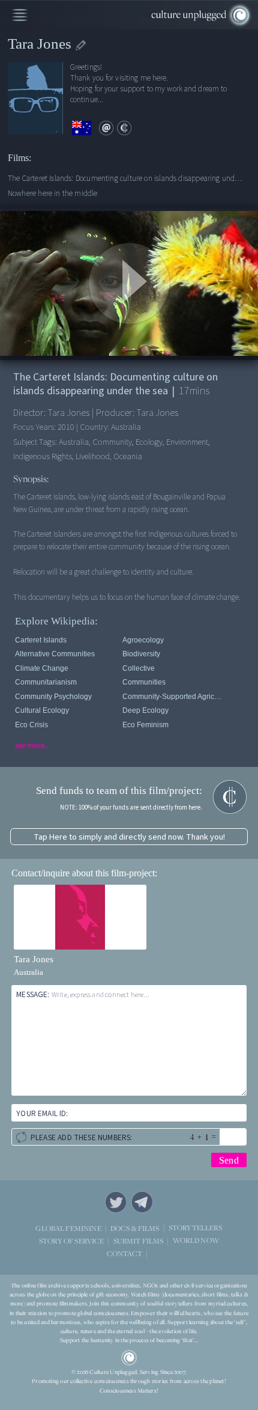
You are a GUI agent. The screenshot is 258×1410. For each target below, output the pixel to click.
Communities (144, 682)
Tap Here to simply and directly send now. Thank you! (129, 837)
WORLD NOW (196, 1241)
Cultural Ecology (42, 710)
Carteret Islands (41, 640)
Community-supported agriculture (173, 696)
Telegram (142, 1202)
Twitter (116, 1202)
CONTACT (124, 1253)
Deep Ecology (145, 710)
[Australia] (81, 128)
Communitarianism (46, 682)
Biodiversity (141, 654)
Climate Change (41, 668)
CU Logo (129, 1358)
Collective (138, 668)
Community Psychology (53, 696)
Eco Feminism (145, 725)
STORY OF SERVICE (71, 1240)
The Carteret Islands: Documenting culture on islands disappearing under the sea (126, 178)
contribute (124, 128)
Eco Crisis (31, 725)
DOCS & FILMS (135, 1228)
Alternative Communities (55, 654)
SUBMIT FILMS (138, 1240)
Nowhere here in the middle (53, 193)
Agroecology (143, 640)
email (106, 128)
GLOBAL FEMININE (68, 1228)
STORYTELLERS (196, 1228)
